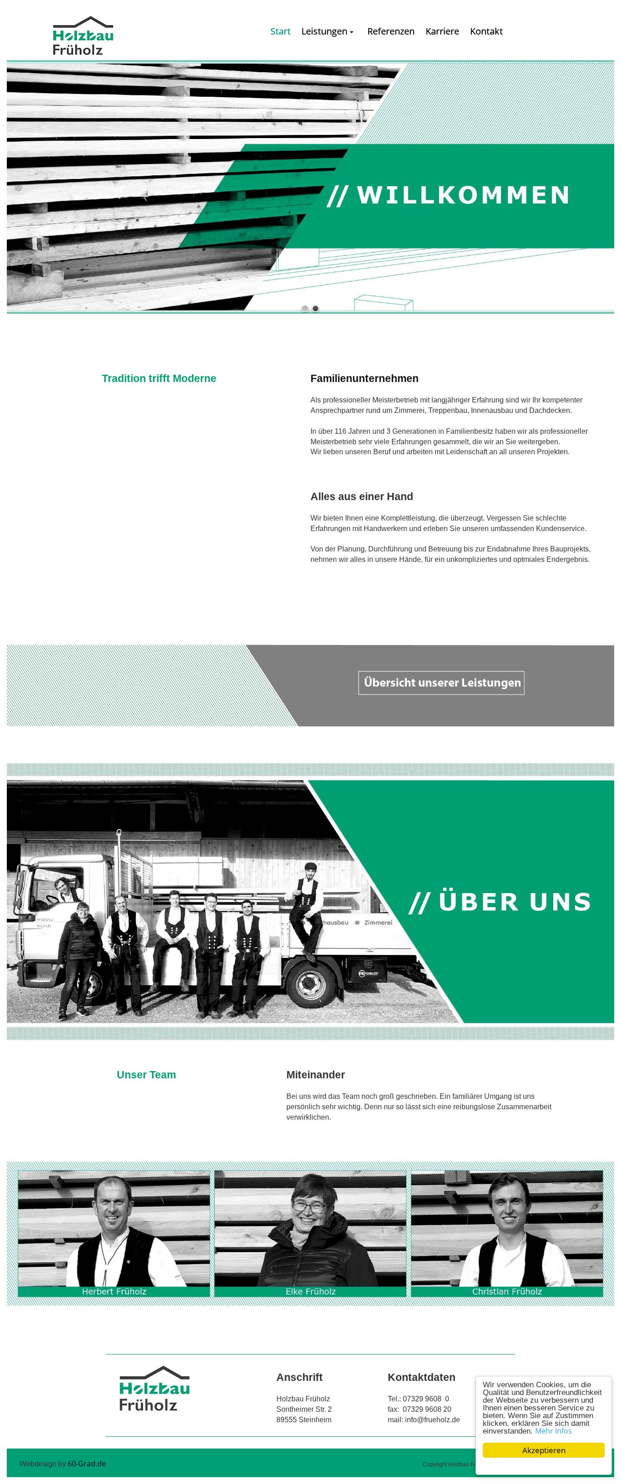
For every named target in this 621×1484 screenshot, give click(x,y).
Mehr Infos (553, 1431)
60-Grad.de (87, 1464)
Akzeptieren (544, 1450)
